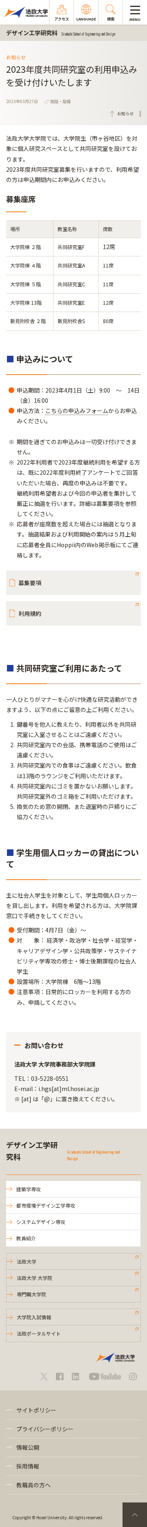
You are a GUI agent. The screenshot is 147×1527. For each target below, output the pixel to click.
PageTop (134, 1514)
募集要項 (29, 583)
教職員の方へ (33, 1485)
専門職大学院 (31, 1294)
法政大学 (26, 1261)
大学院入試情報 (34, 1317)
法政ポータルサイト (39, 1333)
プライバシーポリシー (45, 1429)
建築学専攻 (28, 1189)
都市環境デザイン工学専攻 (45, 1205)
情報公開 (27, 1447)
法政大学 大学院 (34, 1277)
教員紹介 (26, 1238)
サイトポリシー (36, 1410)
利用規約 (29, 613)
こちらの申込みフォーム (76, 410)
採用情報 (27, 1466)
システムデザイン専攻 (40, 1221)
